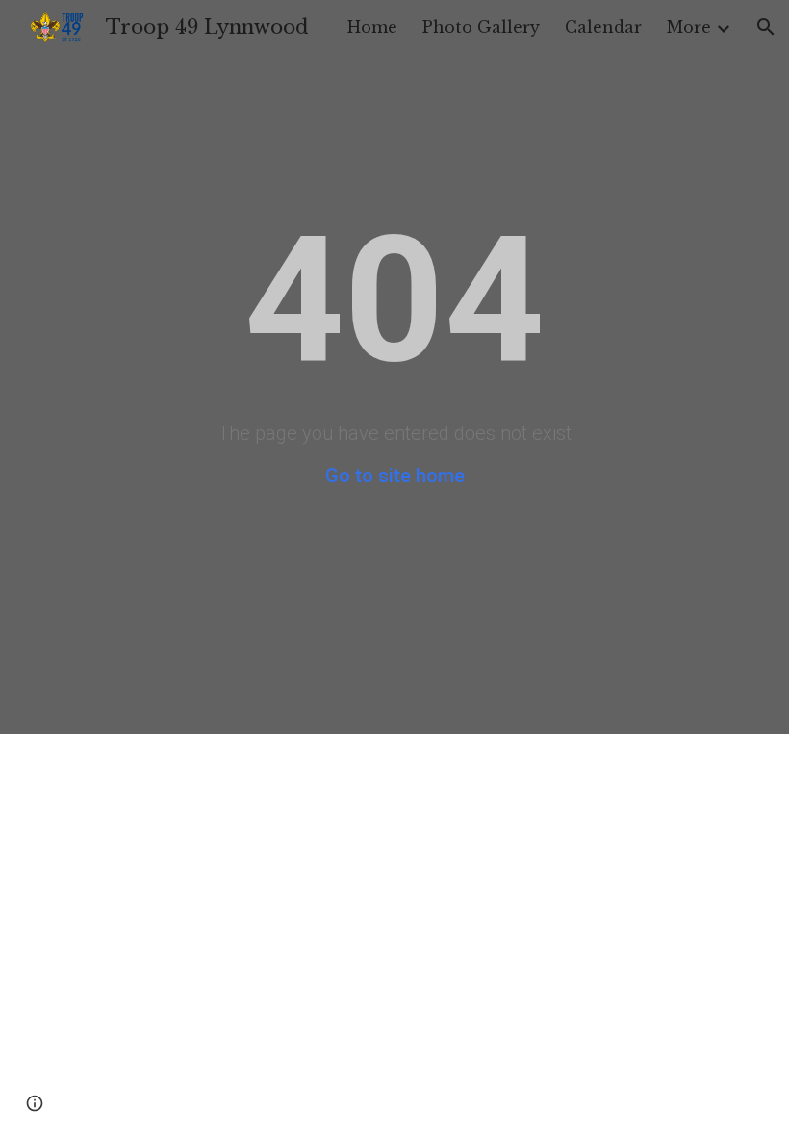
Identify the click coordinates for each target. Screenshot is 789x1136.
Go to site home (395, 475)
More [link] (689, 27)
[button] (766, 27)
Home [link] (372, 27)
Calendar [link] (603, 27)
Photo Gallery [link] (481, 27)
